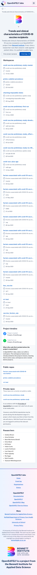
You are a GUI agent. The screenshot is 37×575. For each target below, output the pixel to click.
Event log (18, 481)
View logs (24, 54)
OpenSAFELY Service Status (18, 505)
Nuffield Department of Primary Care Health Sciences (18, 518)
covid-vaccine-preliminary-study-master (18, 65)
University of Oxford (18, 522)
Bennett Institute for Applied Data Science (18, 514)
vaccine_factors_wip (10, 313)
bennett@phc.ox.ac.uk (18, 540)
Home (18, 478)
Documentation (19, 496)
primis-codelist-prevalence (13, 79)
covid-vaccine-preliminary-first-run (16, 106)
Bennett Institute (18, 45)
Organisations (18, 484)
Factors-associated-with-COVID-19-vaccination (14, 372)
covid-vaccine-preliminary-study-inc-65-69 (19, 148)
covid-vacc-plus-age (10, 162)
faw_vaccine (7, 286)
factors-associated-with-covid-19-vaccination (20, 175)
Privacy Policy (18, 525)
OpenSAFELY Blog (18, 502)
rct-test (6, 299)
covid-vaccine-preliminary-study (13, 395)
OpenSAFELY (18, 499)
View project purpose (10, 54)
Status (18, 487)
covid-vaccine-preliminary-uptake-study (16, 399)
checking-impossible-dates (13, 93)
